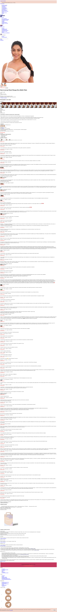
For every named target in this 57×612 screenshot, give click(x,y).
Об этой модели (3, 114)
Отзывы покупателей (5, 569)
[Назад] (1, 101)
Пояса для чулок (4, 12)
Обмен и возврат (17, 114)
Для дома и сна (4, 7)
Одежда (3, 28)
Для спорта (3, 6)
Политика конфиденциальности (6, 579)
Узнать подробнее (2, 545)
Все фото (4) (4, 177)
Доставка (3, 575)
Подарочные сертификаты (6, 32)
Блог (2, 571)
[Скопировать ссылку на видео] (1, 102)
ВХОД (1, 39)
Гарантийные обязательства (6, 578)
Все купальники (4, 18)
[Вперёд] (2, 101)
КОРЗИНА (2, 40)
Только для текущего (4, 135)
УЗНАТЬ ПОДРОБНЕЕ (28, 565)
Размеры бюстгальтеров (5, 582)
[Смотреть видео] (1, 104)
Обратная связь (4, 585)
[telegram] (8, 607)
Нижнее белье (2, 3)
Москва (3, 36)
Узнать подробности (3, 538)
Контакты (3, 570)
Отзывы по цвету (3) (8, 134)
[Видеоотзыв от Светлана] (1, 139)
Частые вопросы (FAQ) (5, 583)
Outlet (3, 13)
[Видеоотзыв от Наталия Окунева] (6, 139)
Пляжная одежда (4, 22)
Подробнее (11, 610)
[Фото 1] (1, 85)
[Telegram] (3, 126)
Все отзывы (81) (3, 134)
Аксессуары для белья (5, 30)
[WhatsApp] (1, 126)
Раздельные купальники (5, 19)
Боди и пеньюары (4, 10)
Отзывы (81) (7, 114)
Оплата (3, 576)
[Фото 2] (5, 85)
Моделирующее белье (5, 11)
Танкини (3, 20)
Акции (3, 584)
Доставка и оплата (11, 114)
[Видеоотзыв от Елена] (9, 139)
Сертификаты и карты (5, 572)
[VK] (4, 126)
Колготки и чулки (4, 31)
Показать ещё (4, 502)
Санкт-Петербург (4, 37)
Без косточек (4, 9)
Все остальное (2, 26)
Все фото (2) (4, 264)
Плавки (3, 21)
